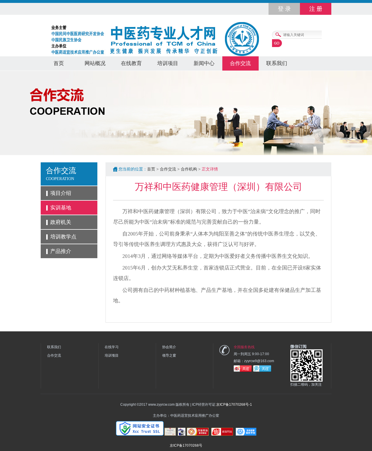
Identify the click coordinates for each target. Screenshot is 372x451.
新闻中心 (204, 63)
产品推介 (60, 251)
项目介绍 (60, 193)
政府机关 (60, 222)
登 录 (284, 9)
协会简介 (169, 347)
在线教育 (131, 63)
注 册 (315, 9)
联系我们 (276, 63)
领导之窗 (169, 355)
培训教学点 (63, 237)
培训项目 (167, 63)
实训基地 (60, 208)
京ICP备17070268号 (186, 445)
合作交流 (240, 63)
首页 (58, 63)
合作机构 (189, 169)
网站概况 (95, 63)
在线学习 (112, 347)
